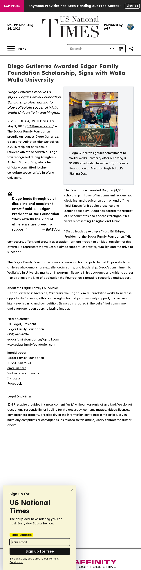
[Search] (112, 48)
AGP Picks (12, 6)
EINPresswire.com (39, 126)
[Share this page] (131, 48)
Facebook (14, 383)
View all (132, 6)
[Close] (71, 490)
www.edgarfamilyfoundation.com (31, 344)
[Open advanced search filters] (121, 48)
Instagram (14, 378)
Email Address (21, 535)
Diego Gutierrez (46, 136)
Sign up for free (40, 551)
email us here (16, 368)
